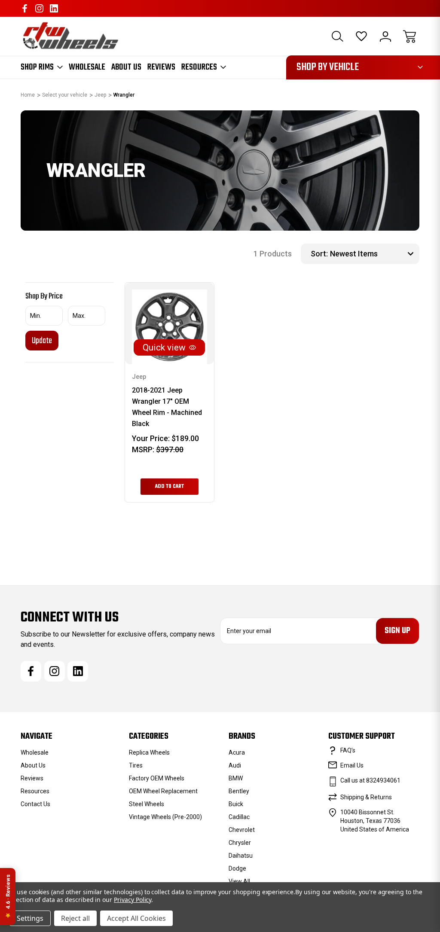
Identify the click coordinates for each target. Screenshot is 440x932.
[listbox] (373, 253)
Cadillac (239, 816)
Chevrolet (242, 829)
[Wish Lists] (361, 36)
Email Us (352, 765)
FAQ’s (347, 750)
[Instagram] (39, 8)
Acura (237, 752)
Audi (235, 765)
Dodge (237, 868)
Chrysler (240, 842)
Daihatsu (241, 855)
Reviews (161, 67)
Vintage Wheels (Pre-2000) (165, 816)
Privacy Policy (132, 899)
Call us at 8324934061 (370, 780)
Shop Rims (37, 67)
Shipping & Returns (366, 797)
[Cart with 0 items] (409, 36)
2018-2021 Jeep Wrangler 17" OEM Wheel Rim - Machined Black (167, 407)
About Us (126, 67)
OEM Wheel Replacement (163, 791)
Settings (30, 918)
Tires (136, 765)
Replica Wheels (149, 752)
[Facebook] (25, 8)
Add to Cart (169, 486)
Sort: (319, 253)
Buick (236, 804)
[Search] (337, 36)
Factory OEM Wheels (156, 778)
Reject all (75, 918)
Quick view (164, 347)
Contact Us (35, 804)
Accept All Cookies (136, 918)
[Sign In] (385, 36)
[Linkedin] (54, 8)
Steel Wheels (146, 804)
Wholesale (87, 67)
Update (42, 340)
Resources (199, 67)
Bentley (239, 791)
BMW (236, 778)
